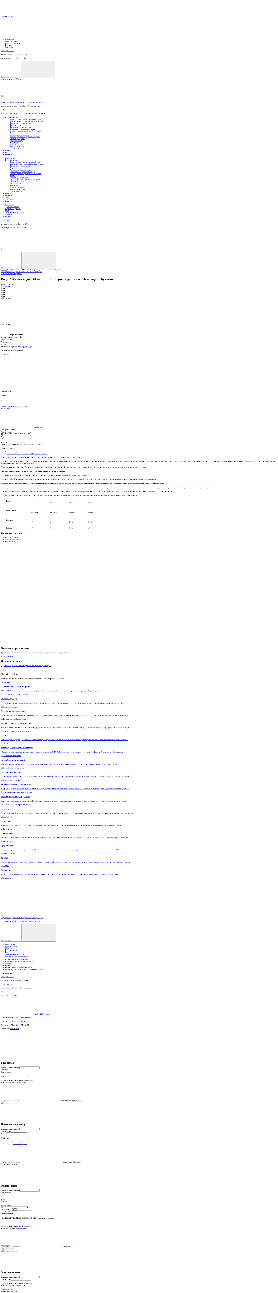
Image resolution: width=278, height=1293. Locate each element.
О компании (9, 39)
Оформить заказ (7, 1249)
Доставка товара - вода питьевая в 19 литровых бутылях (26, 454)
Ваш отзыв (5, 1076)
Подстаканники (15, 125)
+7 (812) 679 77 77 (7, 977)
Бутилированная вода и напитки (13, 272)
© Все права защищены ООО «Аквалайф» (16, 1018)
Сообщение (5, 1138)
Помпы (12, 133)
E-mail (3, 1133)
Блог (7, 152)
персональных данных (20, 1082)
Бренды (8, 216)
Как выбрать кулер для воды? (40, 666)
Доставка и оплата (12, 41)
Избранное (9, 45)
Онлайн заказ (38, 427)
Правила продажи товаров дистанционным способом (25, 969)
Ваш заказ (4, 1195)
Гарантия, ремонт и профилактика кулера (25, 137)
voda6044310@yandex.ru (42, 1014)
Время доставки (7, 1214)
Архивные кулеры (16, 141)
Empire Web (14, 1029)
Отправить (77, 1101)
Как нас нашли (6, 1205)
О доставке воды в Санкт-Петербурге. (15, 666)
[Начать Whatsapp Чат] (2, 992)
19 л (21, 344)
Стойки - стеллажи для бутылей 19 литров (25, 131)
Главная (4, 270)
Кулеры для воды (11, 117)
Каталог (8, 150)
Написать (77, 1162)
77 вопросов (9, 197)
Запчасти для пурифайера (19, 135)
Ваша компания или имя (10, 1067)
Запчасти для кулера (17, 139)
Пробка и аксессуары (17, 146)
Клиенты (8, 201)
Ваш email (4, 1070)
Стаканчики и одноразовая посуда (22, 129)
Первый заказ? (6, 1209)
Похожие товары (11, 537)
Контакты (8, 154)
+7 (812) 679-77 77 (7, 51)
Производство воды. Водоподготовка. (19, 961)
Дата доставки (6, 1211)
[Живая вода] (6, 286)
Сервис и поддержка (13, 43)
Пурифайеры (14, 143)
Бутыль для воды (16, 148)
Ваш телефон (6, 1072)
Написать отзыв (7, 656)
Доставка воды (10, 158)
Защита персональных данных (16, 956)
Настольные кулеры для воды (20, 127)
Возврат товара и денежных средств (18, 967)
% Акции (8, 215)
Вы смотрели (10, 541)
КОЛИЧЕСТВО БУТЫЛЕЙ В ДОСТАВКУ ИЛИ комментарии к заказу (27, 1218)
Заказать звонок (7, 1289)
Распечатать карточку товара (11, 274)
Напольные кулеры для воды (20, 123)
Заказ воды (9, 47)
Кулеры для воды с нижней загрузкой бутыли (26, 121)
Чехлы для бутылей (17, 145)
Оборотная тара (26, 347)
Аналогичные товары (34, 272)
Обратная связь (11, 946)
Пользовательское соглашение (16, 960)
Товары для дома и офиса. (14, 213)
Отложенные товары (13, 539)
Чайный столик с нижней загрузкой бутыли (26, 119)
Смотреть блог (6, 682)
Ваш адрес (5, 1201)
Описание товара (11, 452)
